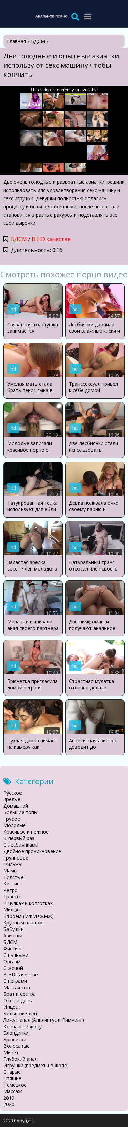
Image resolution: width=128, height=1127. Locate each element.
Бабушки (13, 929)
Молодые (14, 825)
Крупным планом (23, 922)
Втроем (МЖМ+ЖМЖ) (28, 916)
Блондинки (15, 1033)
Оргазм (11, 961)
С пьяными (15, 955)
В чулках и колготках (28, 903)
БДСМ (19, 239)
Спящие (12, 1078)
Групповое (15, 857)
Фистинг (13, 948)
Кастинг (12, 883)
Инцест (11, 1007)
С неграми (15, 981)
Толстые (13, 877)
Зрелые (11, 799)
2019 (8, 1098)
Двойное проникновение (32, 851)
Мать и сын (16, 987)
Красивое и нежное (26, 831)
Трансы (11, 896)
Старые (12, 1072)
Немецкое (15, 1085)
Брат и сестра (19, 994)
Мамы (10, 870)
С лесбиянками (20, 844)
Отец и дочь (17, 1000)
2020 (8, 1104)
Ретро (10, 890)
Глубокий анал (20, 1059)
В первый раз (18, 838)
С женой (13, 968)
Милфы (11, 909)
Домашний (15, 805)
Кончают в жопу (22, 1026)
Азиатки (12, 935)
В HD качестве (51, 239)
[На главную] (51, 16)
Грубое (11, 818)
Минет (11, 1052)
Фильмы (12, 864)
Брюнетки (14, 1039)
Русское (12, 792)
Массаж (12, 1091)
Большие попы (20, 812)
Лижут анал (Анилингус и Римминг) (43, 1020)
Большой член (20, 1013)
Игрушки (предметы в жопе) (36, 1065)
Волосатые (16, 1046)
